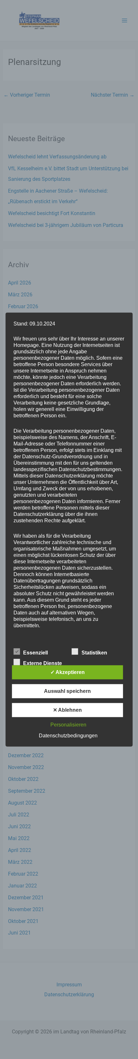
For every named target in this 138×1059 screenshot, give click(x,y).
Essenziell (35, 652)
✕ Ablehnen (67, 710)
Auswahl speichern (67, 691)
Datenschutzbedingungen (68, 735)
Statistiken (94, 652)
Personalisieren (68, 724)
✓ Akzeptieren (67, 672)
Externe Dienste (42, 663)
